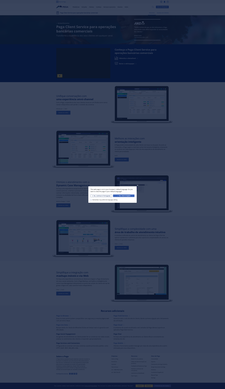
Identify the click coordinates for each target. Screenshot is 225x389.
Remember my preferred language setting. (105, 200)
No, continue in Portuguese (102, 196)
